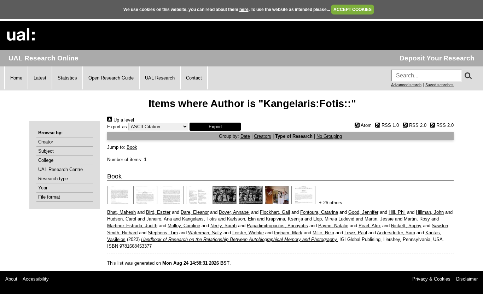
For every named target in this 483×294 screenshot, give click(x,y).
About (11, 279)
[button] (215, 127)
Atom (365, 125)
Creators (262, 136)
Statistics (67, 78)
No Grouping (329, 136)
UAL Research (160, 78)
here (244, 9)
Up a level (123, 120)
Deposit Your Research (437, 58)
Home (16, 78)
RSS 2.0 (417, 125)
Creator (45, 142)
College (45, 160)
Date (245, 136)
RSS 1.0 (389, 125)
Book (132, 147)
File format (49, 197)
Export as (117, 126)
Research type (53, 178)
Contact (194, 78)
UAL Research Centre (60, 169)
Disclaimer (467, 279)
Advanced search (406, 85)
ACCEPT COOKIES (352, 9)
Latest (40, 78)
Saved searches (439, 85)
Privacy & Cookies (431, 279)
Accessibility (36, 279)
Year (42, 187)
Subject (46, 151)
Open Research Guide (111, 78)
